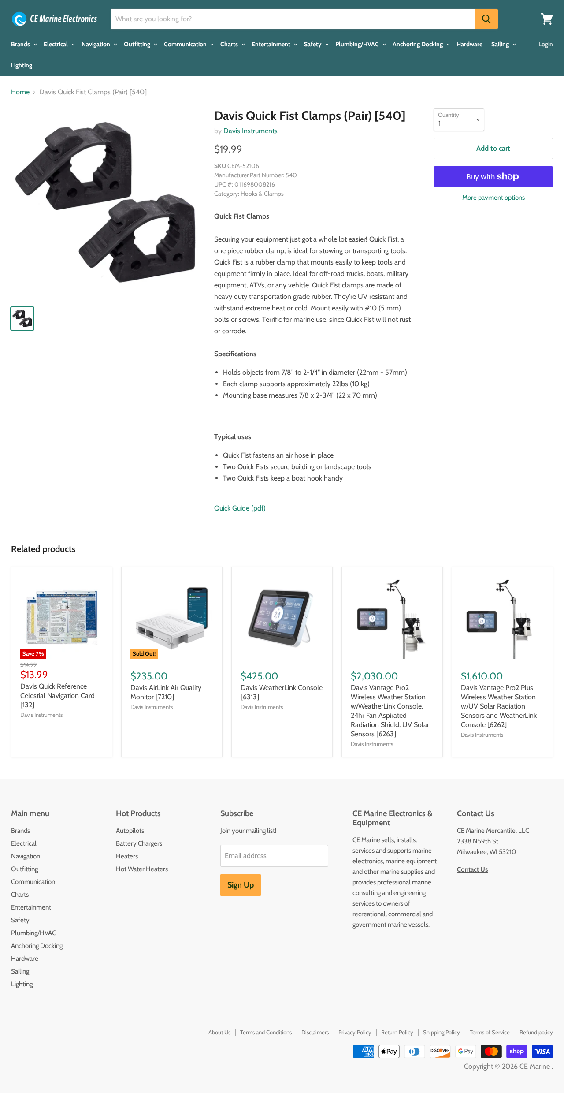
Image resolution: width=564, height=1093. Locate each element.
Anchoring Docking (418, 44)
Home (20, 92)
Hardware (469, 44)
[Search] (486, 19)
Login (545, 44)
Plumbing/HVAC (357, 44)
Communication (186, 44)
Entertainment (272, 44)
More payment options (493, 197)
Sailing (500, 44)
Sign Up (240, 885)
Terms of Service (490, 1032)
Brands (21, 44)
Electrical (56, 44)
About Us (219, 1032)
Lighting (21, 65)
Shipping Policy (441, 1032)
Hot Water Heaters (142, 869)
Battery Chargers (139, 843)
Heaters (127, 856)
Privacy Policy (354, 1032)
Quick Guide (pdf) (240, 508)
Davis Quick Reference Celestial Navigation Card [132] (57, 695)
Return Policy (397, 1032)
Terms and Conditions (266, 1032)
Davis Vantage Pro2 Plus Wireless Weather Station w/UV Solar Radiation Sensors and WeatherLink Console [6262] (499, 706)
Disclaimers (315, 1032)
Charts (229, 44)
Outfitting (138, 44)
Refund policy (536, 1032)
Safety (313, 44)
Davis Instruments (250, 131)
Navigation (96, 44)
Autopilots (130, 831)
